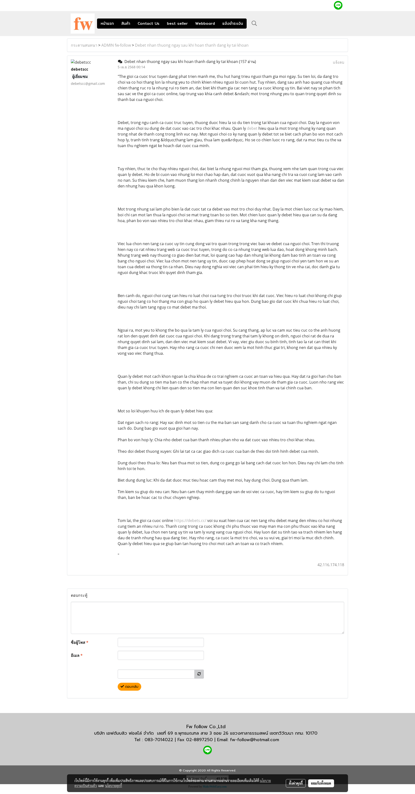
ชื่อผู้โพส (79, 642)
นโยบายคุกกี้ (113, 785)
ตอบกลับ (131, 686)
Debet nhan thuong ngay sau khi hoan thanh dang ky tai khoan (192, 45)
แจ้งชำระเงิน (232, 23)
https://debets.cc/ (190, 520)
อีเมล (77, 655)
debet (252, 128)
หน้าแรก (107, 23)
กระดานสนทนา (84, 45)
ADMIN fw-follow (116, 45)
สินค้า (125, 23)
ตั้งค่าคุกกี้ (296, 783)
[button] (254, 23)
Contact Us (148, 23)
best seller (177, 23)
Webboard (205, 23)
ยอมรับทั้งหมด (321, 783)
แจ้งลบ (338, 62)
